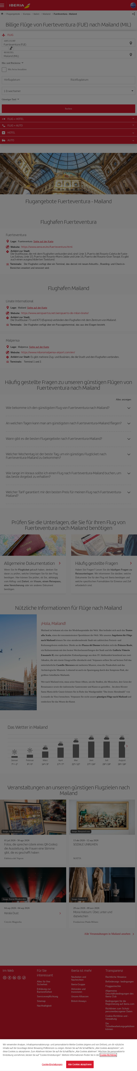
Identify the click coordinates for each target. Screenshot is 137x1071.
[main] (68, 1055)
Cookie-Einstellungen (52, 1064)
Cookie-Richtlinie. (108, 1054)
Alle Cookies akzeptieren (80, 1064)
